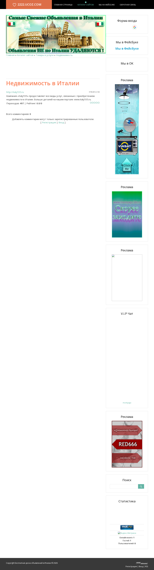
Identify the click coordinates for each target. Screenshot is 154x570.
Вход (61, 122)
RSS (146, 566)
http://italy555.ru (15, 92)
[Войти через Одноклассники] (140, 27)
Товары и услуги (45, 55)
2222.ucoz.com (29, 4)
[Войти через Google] (134, 27)
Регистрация (49, 122)
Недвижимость (64, 55)
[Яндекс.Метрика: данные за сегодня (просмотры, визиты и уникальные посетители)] (127, 533)
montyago (127, 402)
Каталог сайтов (25, 55)
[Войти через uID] (114, 27)
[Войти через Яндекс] (129, 27)
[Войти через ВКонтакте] (119, 27)
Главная (10, 55)
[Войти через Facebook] (124, 27)
